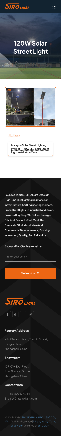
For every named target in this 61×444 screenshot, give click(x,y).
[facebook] (8, 314)
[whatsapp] (31, 314)
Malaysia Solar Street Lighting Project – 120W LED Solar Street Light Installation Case (30, 148)
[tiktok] (15, 314)
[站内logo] (17, 4)
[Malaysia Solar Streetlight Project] (30, 89)
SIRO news (14, 134)
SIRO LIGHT (44, 425)
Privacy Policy (40, 421)
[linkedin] (23, 314)
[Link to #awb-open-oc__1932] (54, 7)
